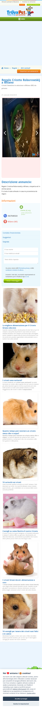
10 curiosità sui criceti (12, 482)
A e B (27, 276)
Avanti (37, 133)
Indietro (5, 133)
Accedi (22, 4)
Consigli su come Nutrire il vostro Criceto (20, 531)
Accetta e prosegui (21, 699)
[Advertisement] (21, 44)
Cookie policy (31, 693)
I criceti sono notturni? (12, 380)
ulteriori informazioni (19, 689)
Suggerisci (7, 237)
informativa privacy (24, 268)
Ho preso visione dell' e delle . (20, 269)
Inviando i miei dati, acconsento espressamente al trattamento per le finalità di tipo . (20, 275)
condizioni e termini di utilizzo (14, 270)
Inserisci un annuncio (28, 2)
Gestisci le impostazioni (21, 704)
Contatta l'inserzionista (11, 233)
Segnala (6, 242)
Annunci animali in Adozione (10, 2)
